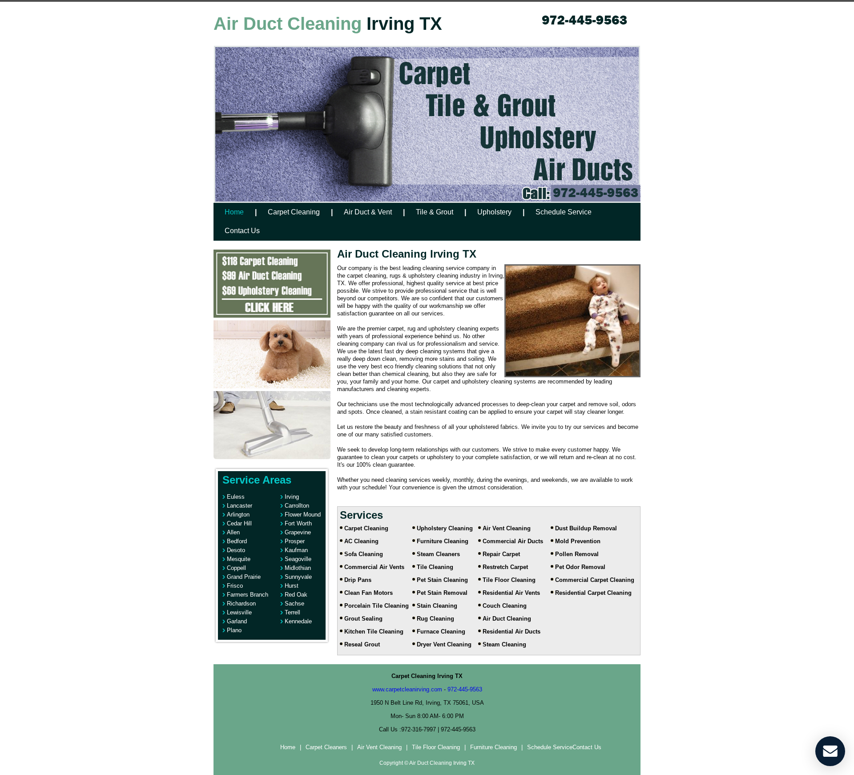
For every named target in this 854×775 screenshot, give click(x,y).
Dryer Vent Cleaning (444, 644)
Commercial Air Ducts (513, 541)
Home (234, 212)
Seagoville (298, 559)
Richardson (241, 603)
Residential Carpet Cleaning (593, 592)
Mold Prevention (577, 541)
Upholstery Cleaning (445, 528)
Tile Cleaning (435, 567)
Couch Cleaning (505, 605)
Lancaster (239, 505)
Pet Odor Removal (580, 567)
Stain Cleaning (437, 605)
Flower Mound (303, 514)
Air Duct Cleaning (507, 618)
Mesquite (238, 559)
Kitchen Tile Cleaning (373, 631)
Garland (237, 621)
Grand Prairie (244, 576)
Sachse (294, 603)
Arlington (238, 514)
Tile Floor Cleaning (509, 580)
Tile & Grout (434, 212)
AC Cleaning (361, 541)
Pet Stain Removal (442, 592)
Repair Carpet (501, 554)
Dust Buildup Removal (586, 528)
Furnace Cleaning (441, 631)
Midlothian (298, 568)
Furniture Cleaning (442, 541)
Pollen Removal (577, 554)
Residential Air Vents (511, 592)
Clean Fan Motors (368, 592)
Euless (236, 496)
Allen (233, 532)
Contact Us (242, 230)
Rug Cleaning (435, 618)
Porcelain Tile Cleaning (376, 605)
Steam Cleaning (504, 644)
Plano (234, 630)
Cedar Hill (239, 523)
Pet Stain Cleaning (442, 580)
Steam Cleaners (438, 554)
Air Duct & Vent (368, 212)
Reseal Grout (362, 644)
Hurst (291, 585)
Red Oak (296, 594)
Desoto (236, 550)
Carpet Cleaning (294, 212)
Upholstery (494, 212)
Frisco (235, 585)
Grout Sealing (363, 618)
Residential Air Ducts (511, 631)
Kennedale (298, 621)
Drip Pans (357, 580)
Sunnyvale (298, 576)
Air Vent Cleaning (507, 528)
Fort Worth (298, 523)
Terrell (292, 612)
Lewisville (239, 612)
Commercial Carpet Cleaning (594, 580)
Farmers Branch (247, 594)
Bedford (237, 541)
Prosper (295, 541)
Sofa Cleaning (363, 554)
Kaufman (296, 550)
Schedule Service (564, 212)
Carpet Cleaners (326, 747)
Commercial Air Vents (374, 567)
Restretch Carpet (505, 567)
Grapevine (298, 532)
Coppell (236, 568)
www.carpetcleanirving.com (407, 689)
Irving (292, 496)
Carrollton (297, 505)
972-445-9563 (464, 689)
